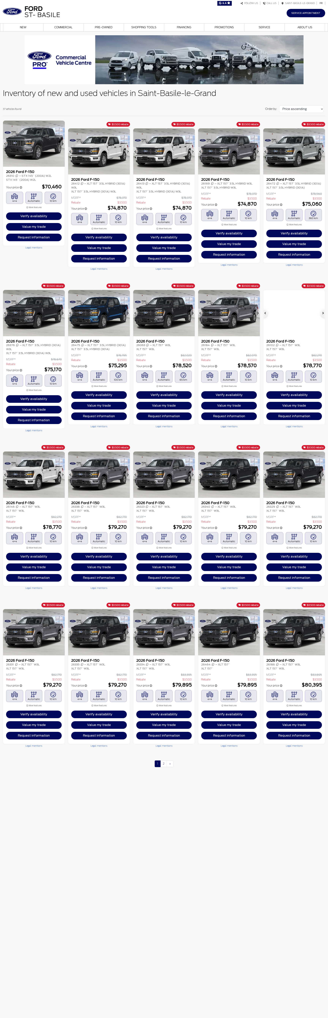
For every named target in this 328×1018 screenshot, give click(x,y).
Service (264, 27)
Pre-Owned (104, 27)
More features (35, 207)
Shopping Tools (143, 27)
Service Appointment (305, 13)
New (23, 27)
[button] (5, 143)
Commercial (63, 27)
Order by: (271, 108)
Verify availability (33, 216)
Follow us (250, 3)
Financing (184, 27)
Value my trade (34, 227)
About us (304, 27)
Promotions (224, 27)
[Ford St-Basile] (31, 11)
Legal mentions (33, 247)
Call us (271, 3)
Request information (34, 237)
